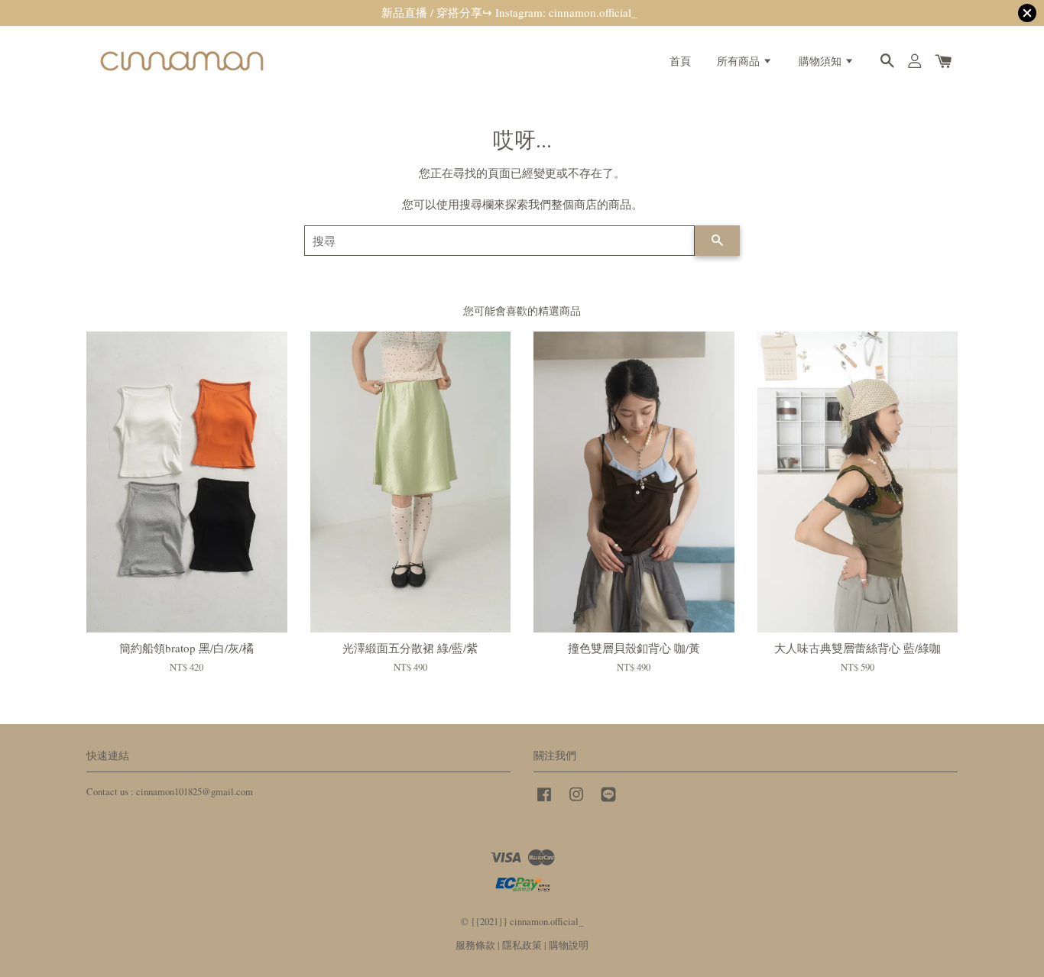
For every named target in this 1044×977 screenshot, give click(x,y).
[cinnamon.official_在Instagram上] (576, 801)
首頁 (680, 60)
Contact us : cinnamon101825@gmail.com (169, 791)
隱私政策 (522, 945)
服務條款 (475, 945)
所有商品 (740, 60)
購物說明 (568, 945)
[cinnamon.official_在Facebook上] (544, 801)
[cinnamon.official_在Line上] (608, 801)
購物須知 (822, 60)
